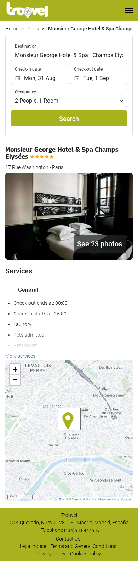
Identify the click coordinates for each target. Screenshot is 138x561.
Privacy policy (50, 553)
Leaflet (65, 499)
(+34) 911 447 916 (82, 530)
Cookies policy (85, 553)
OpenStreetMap (95, 499)
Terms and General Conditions (83, 546)
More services (20, 356)
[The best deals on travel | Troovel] (27, 10)
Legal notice (33, 546)
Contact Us (68, 539)
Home (11, 28)
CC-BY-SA (125, 499)
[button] (129, 10)
